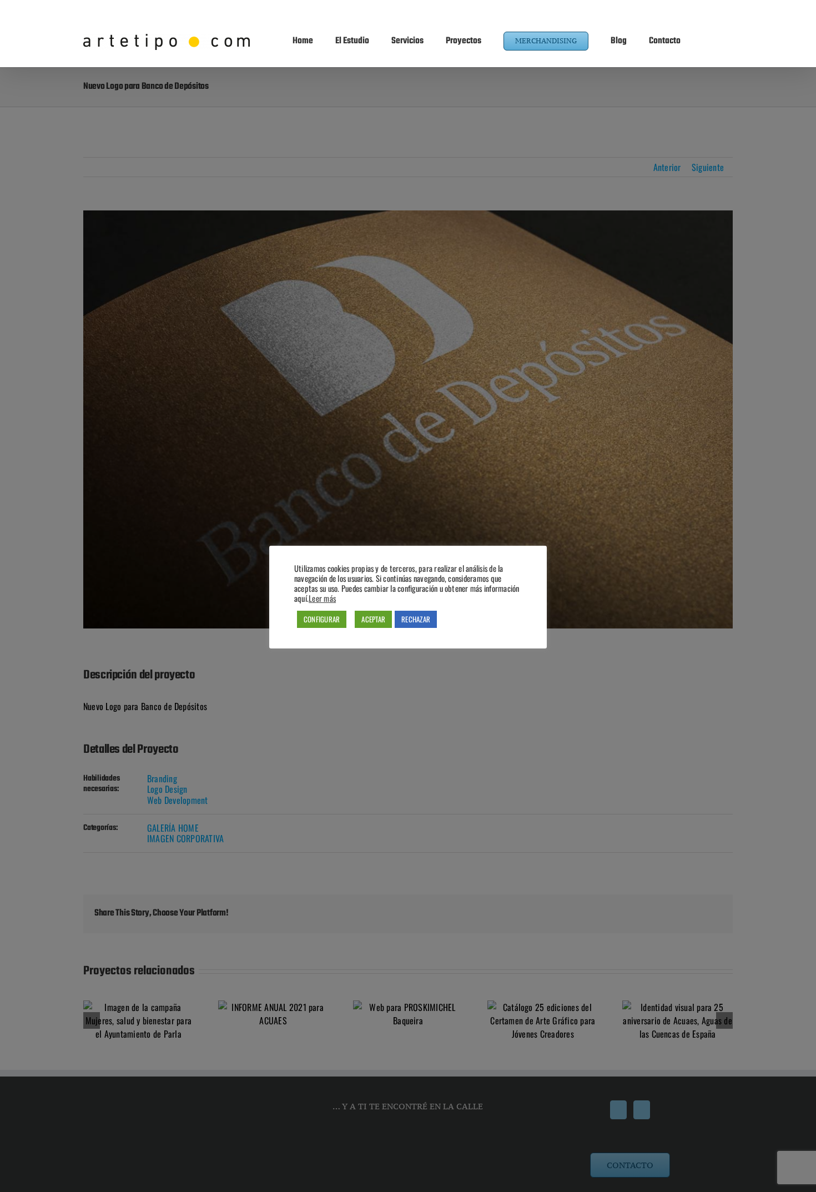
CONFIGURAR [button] (322, 619)
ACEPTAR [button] (373, 619)
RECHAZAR (415, 619)
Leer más (322, 598)
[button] (707, 40)
